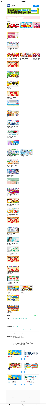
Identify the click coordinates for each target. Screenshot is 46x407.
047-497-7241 (15, 326)
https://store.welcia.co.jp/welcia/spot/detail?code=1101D (22, 329)
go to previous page (2, 1)
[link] (8, 5)
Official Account (35, 315)
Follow (36, 6)
